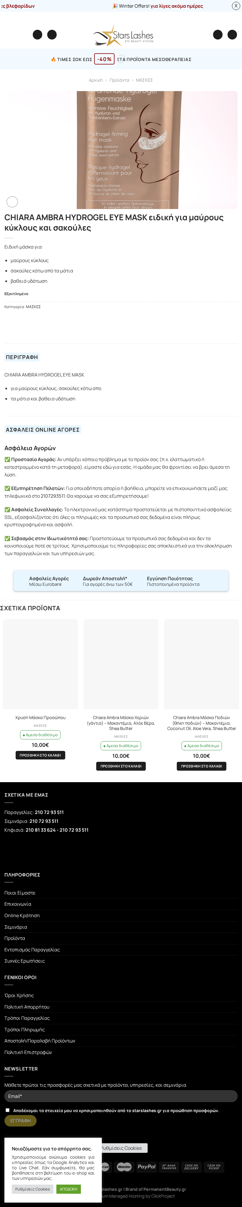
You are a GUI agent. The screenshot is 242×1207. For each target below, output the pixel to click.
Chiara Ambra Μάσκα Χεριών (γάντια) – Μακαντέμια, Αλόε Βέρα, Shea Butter (121, 723)
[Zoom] (12, 202)
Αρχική (96, 80)
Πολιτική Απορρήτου (26, 1007)
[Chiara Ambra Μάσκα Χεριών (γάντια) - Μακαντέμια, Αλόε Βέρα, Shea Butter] (121, 664)
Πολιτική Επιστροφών (28, 1052)
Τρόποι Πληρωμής (24, 1029)
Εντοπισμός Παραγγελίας (32, 949)
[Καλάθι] (232, 35)
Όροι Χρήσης (19, 995)
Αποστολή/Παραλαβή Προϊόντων (39, 1040)
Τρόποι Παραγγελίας (27, 1018)
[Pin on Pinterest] (37, 319)
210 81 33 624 (41, 830)
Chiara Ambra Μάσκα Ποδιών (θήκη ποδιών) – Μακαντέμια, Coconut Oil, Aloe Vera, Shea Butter (201, 723)
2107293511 (53, 496)
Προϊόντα (119, 80)
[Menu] (37, 35)
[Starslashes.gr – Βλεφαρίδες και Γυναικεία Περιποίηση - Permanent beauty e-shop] (123, 35)
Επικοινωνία (17, 904)
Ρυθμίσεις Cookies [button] (121, 1148)
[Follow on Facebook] (15, 852)
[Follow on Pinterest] (59, 852)
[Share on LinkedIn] (44, 319)
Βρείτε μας (144, 16)
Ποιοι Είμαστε (19, 892)
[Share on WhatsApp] (8, 319)
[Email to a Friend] (29, 319)
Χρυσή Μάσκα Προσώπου (40, 717)
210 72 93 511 (49, 812)
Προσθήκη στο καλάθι (40, 755)
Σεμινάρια (15, 927)
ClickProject (163, 1196)
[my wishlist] (52, 35)
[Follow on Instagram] (37, 852)
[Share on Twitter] (22, 319)
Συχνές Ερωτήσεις (24, 961)
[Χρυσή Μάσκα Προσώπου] (40, 664)
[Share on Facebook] (15, 319)
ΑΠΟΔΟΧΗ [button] (68, 1189)
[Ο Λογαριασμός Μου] (218, 35)
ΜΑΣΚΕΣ (144, 80)
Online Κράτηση (22, 915)
